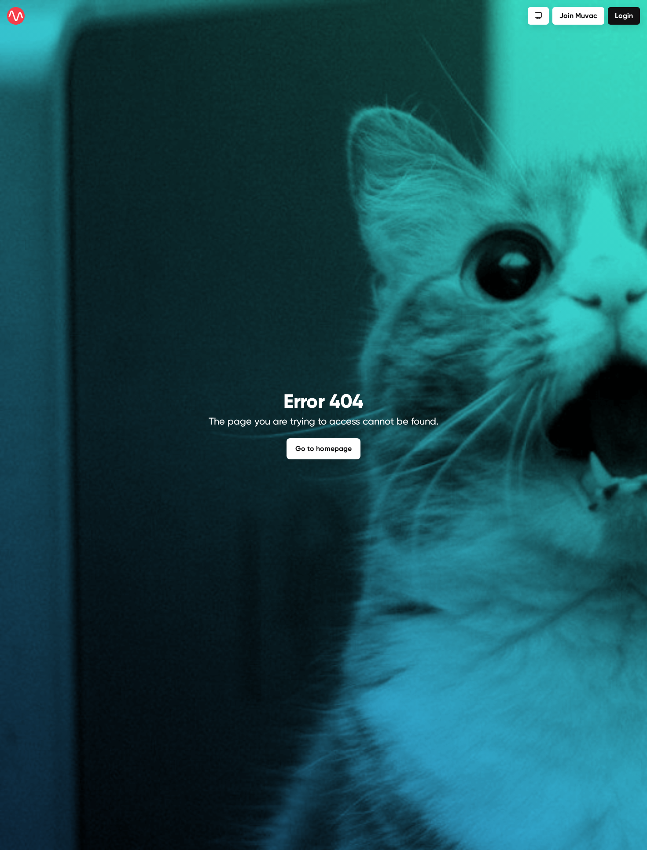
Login (624, 15)
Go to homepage (323, 448)
